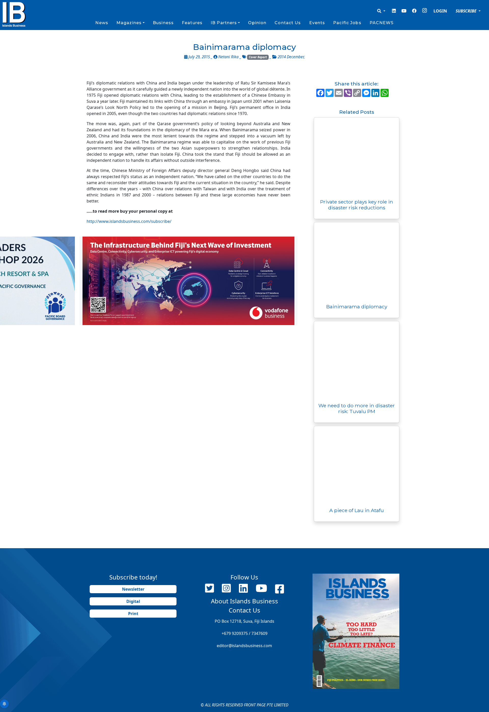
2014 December (291, 57)
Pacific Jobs (347, 22)
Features (192, 22)
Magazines (129, 22)
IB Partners (224, 22)
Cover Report (258, 57)
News (101, 22)
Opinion (257, 22)
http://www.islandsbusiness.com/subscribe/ (129, 221)
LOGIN (440, 11)
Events (317, 22)
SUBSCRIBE (467, 11)
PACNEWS (382, 22)
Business (163, 22)
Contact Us (288, 22)
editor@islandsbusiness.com (244, 645)
